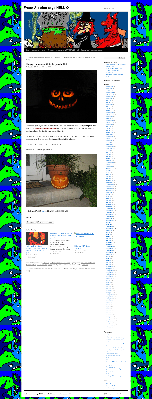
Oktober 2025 (109, 88)
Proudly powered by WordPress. (114, 394)
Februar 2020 (109, 132)
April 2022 (108, 108)
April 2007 (108, 286)
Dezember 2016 (110, 162)
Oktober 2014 (109, 212)
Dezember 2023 (110, 96)
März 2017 (108, 156)
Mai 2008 (108, 260)
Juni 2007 (108, 282)
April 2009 (108, 238)
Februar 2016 (109, 180)
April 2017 (108, 154)
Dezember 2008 (110, 246)
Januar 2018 (109, 144)
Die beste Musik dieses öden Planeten (116, 348)
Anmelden (108, 382)
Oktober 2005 (109, 322)
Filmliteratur (109, 358)
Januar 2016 (109, 182)
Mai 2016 (108, 174)
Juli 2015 (108, 194)
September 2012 (110, 220)
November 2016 (110, 164)
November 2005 (110, 320)
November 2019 (110, 138)
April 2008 (108, 262)
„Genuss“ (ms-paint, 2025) (113, 70)
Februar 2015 (109, 204)
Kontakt (43, 50)
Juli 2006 (108, 304)
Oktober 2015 (109, 188)
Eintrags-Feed (109, 384)
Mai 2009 (108, 236)
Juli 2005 (108, 328)
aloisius (50, 67)
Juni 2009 (108, 234)
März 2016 (108, 178)
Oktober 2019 (109, 140)
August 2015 (109, 192)
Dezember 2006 (110, 294)
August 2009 (109, 230)
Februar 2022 (109, 110)
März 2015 (108, 202)
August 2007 (109, 278)
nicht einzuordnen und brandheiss (60, 263)
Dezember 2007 (110, 270)
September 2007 (110, 276)
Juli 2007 (108, 280)
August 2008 (109, 254)
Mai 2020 (108, 126)
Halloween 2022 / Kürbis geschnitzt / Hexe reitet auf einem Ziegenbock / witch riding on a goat (36, 249)
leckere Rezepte (110, 364)
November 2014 (110, 210)
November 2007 (110, 272)
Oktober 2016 (109, 166)
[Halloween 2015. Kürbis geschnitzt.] (85, 238)
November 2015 (110, 186)
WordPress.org (109, 388)
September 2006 (110, 300)
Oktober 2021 (109, 116)
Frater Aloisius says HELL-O (46, 7)
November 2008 (110, 248)
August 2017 (109, 148)
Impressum (35, 50)
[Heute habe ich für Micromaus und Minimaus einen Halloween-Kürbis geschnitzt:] (62, 243)
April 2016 (108, 176)
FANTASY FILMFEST (112, 354)
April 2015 (108, 200)
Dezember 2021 (110, 112)
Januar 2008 (109, 268)
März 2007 (108, 288)
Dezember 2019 (110, 136)
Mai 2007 (108, 284)
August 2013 (109, 218)
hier (43, 211)
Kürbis (50, 265)
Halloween (46, 263)
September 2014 (110, 214)
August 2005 (109, 326)
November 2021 (110, 114)
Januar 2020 (109, 134)
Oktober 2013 (109, 216)
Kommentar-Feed (110, 386)
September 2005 (110, 324)
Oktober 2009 (109, 226)
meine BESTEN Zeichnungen (113, 368)
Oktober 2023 (109, 98)
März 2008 (108, 264)
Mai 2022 (108, 106)
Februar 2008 (109, 266)
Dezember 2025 (110, 86)
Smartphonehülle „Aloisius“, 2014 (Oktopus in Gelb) (80, 57)
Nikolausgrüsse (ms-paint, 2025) (114, 68)
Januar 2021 (109, 118)
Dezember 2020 (110, 120)
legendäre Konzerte (111, 366)
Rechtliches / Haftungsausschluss (92, 50)
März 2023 (108, 102)
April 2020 (108, 128)
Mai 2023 (108, 100)
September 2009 (110, 228)
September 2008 (110, 252)
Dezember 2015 (110, 184)
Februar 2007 (109, 290)
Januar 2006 (109, 316)
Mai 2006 (108, 308)
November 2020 (110, 122)
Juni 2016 (108, 172)
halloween (84, 263)
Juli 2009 (108, 232)
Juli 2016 (108, 170)
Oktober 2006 (109, 298)
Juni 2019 (108, 142)
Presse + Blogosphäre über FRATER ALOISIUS (63, 50)
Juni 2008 (108, 258)
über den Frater (110, 372)
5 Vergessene (109, 334)
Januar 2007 (109, 292)
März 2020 (108, 130)
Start (27, 50)
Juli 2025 (108, 90)
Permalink (85, 265)
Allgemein (108, 336)
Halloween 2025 (110, 72)
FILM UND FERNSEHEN (113, 356)
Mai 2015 (108, 198)
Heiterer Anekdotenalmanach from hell (116, 362)
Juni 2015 (108, 196)
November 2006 (110, 296)
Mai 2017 (108, 152)
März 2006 (108, 312)
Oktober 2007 (109, 274)
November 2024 (110, 94)
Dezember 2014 (110, 208)
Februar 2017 (109, 158)
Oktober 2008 (109, 250)
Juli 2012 (108, 222)
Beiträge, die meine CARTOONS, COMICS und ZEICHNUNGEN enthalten (115, 340)
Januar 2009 (109, 244)
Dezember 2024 (110, 92)
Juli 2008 (108, 256)
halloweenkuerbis (42, 265)
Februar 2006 (109, 314)
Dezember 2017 (110, 146)
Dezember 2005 (110, 318)
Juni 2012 (108, 224)
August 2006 (109, 302)
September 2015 (110, 190)
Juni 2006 (108, 306)
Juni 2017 (108, 150)
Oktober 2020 (109, 124)
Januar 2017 (109, 160)
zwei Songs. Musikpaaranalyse (114, 376)
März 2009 (108, 240)
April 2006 (108, 310)
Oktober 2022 (109, 104)
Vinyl (107, 374)
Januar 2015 (109, 206)
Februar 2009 (109, 242)
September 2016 (110, 168)
